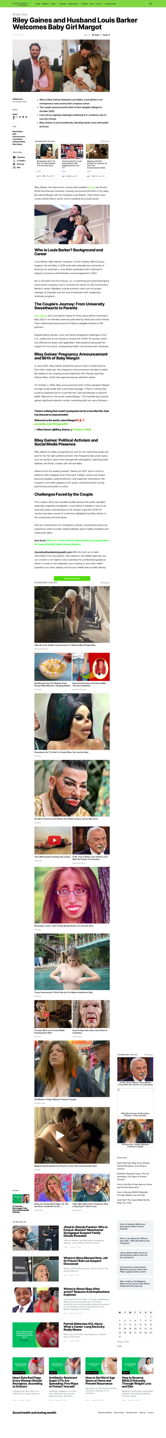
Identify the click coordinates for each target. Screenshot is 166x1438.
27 (135, 1332)
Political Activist (19, 142)
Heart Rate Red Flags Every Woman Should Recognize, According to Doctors (133, 1166)
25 (125, 1332)
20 (135, 1328)
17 (120, 1328)
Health (53, 4)
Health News (73, 4)
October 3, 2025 (82, 429)
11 (125, 1324)
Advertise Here (110, 4)
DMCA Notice (119, 1412)
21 (140, 1328)
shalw (15, 114)
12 (130, 1324)
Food (92, 4)
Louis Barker (17, 139)
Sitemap (142, 1412)
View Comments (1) (72, 578)
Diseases (62, 4)
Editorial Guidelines (105, 1412)
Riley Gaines (17, 144)
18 (125, 1328)
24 (119, 1332)
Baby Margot (18, 131)
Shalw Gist (20, 14)
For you (98, 4)
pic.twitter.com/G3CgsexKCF (51, 423)
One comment (19, 35)
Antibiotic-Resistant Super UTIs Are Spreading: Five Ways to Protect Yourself (133, 1176)
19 (130, 1328)
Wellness (45, 4)
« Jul (119, 1346)
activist (91, 187)
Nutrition (84, 4)
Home (38, 4)
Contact (150, 1412)
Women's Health (18, 1373)
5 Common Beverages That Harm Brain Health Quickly (21, 1209)
